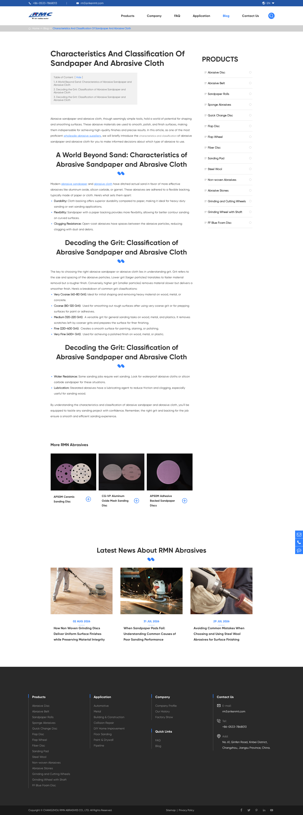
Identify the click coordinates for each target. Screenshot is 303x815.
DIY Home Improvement (109, 728)
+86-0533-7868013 (45, 3)
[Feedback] (299, 550)
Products (127, 16)
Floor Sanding (103, 734)
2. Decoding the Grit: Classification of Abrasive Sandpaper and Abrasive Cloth (90, 91)
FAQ (177, 16)
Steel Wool (215, 169)
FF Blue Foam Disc (220, 222)
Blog (226, 16)
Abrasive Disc (216, 72)
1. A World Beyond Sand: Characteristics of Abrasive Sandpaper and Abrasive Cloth (93, 83)
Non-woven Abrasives (222, 179)
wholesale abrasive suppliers (82, 135)
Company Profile (166, 705)
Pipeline (99, 745)
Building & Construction (109, 717)
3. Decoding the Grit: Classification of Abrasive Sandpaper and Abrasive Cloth (90, 99)
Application (201, 16)
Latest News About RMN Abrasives (151, 550)
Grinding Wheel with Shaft (225, 212)
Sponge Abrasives (219, 104)
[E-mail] (299, 534)
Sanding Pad (216, 158)
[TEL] (299, 542)
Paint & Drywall (103, 739)
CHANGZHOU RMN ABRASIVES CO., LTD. (66, 810)
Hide (78, 77)
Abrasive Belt (216, 83)
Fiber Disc (214, 147)
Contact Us (250, 16)
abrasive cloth (103, 183)
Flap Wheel (215, 136)
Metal (97, 711)
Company (154, 16)
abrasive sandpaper (74, 183)
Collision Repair (104, 722)
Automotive (101, 705)
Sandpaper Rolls (218, 94)
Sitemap (171, 810)
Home (35, 28)
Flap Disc (214, 126)
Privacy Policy (186, 810)
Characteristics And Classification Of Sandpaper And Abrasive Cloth (92, 28)
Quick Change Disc (220, 115)
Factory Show (164, 717)
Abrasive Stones (218, 190)
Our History (162, 711)
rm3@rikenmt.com (92, 3)
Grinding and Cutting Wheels (227, 201)
